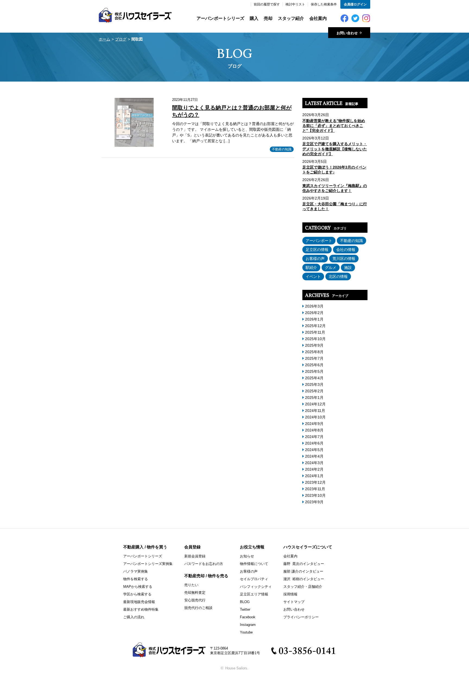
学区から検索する (137, 594)
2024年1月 (314, 476)
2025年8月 (314, 352)
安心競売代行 (194, 600)
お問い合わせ (294, 609)
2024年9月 (314, 423)
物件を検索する (135, 579)
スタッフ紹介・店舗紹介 (302, 587)
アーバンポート (319, 240)
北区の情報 (338, 276)
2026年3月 (314, 306)
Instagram (248, 625)
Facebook (247, 617)
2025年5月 (314, 371)
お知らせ (247, 556)
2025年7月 (314, 358)
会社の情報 (345, 249)
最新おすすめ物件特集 (141, 609)
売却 (268, 18)
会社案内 (318, 18)
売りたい (191, 585)
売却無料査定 (194, 593)
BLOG (245, 602)
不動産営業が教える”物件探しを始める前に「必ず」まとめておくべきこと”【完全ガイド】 (333, 126)
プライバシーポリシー (301, 617)
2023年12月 (315, 482)
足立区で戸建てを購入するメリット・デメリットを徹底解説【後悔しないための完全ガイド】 (334, 149)
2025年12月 (315, 326)
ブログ (120, 39)
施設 (348, 267)
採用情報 (290, 594)
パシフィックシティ (256, 587)
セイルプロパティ (254, 579)
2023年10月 (315, 495)
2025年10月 (315, 339)
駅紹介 (311, 267)
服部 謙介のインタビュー (303, 571)
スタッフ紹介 (291, 18)
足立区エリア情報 (254, 594)
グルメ (330, 267)
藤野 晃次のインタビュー (303, 564)
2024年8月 (314, 430)
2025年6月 (314, 365)
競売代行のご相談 (198, 608)
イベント (313, 276)
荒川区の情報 (343, 258)
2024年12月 (315, 404)
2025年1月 (314, 397)
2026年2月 (314, 312)
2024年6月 (314, 443)
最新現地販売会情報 (139, 602)
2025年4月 (314, 378)
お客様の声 (315, 258)
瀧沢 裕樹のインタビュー (303, 579)
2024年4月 (314, 456)
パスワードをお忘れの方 (203, 564)
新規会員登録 (194, 556)
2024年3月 (314, 463)
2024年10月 (315, 417)
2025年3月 (314, 384)
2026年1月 (314, 319)
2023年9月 (314, 502)
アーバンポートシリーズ (220, 18)
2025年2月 (314, 391)
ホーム (104, 39)
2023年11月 (315, 489)
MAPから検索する (137, 587)
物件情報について (254, 564)
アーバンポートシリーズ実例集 (148, 564)
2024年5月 (314, 450)
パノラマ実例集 (135, 571)
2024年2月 (314, 469)
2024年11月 (315, 410)
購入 (254, 18)
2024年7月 (314, 436)
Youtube (246, 632)
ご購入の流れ (133, 617)
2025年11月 (315, 332)
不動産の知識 (281, 149)
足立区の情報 (317, 249)
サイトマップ (294, 602)
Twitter (245, 609)
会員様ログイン (355, 4)
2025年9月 (314, 345)
